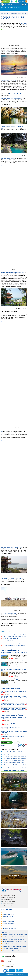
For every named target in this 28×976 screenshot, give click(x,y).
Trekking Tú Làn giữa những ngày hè (10, 640)
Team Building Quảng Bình (8, 921)
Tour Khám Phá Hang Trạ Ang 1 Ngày (11, 943)
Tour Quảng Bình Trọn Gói (8, 914)
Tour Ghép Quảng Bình (7, 912)
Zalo (12, 1)
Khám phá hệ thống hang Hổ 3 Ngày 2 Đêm (12, 948)
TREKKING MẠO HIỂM (18, 7)
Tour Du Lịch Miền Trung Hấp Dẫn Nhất (12, 715)
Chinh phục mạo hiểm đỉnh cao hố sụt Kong (12, 950)
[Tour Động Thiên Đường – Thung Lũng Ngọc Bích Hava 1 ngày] (4, 674)
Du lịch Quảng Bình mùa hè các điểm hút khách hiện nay (14, 754)
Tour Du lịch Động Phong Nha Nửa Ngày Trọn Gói (11, 679)
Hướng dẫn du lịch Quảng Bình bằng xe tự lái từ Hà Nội (14, 758)
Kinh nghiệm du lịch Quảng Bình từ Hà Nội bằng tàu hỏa (14, 756)
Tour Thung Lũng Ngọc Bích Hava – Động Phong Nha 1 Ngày (14, 660)
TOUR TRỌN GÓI (10, 7)
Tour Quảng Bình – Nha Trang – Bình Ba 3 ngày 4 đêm (12, 736)
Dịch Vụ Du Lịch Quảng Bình (9, 925)
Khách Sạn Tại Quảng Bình (8, 923)
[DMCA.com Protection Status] (19, 970)
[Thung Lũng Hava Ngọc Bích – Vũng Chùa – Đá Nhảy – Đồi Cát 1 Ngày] (4, 657)
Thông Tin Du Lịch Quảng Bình (10, 13)
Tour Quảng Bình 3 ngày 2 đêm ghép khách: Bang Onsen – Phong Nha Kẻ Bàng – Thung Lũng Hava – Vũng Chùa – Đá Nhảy (14, 698)
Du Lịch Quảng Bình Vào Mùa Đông (10, 638)
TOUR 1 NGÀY (3, 7)
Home (2, 13)
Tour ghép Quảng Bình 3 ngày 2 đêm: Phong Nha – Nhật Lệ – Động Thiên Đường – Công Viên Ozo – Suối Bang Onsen (14, 709)
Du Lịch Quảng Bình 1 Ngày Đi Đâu (8, 80)
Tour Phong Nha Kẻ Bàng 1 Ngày (10, 650)
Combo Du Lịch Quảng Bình (8, 919)
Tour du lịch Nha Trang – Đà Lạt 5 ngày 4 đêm (10, 727)
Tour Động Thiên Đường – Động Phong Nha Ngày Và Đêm (15, 934)
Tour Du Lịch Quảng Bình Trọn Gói (10, 688)
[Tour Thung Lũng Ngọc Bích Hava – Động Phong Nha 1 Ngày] (4, 664)
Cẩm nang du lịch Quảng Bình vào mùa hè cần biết (13, 762)
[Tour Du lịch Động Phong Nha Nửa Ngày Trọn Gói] (4, 682)
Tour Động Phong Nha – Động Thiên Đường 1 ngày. (11, 98)
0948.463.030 (6, 1)
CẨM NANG (3, 10)
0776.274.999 (22, 1)
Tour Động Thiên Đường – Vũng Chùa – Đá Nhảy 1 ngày (12, 272)
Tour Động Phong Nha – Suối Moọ (8, 158)
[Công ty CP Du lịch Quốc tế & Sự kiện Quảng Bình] (10, 970)
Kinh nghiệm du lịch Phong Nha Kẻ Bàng (11, 643)
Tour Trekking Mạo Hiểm (8, 916)
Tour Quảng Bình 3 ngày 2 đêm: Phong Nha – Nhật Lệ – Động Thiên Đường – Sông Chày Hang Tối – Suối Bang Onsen (14, 704)
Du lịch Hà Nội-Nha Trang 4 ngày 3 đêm (9, 723)
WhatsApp (16, 1)
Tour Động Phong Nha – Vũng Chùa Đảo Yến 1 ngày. (12, 547)
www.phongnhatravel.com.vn (8, 903)
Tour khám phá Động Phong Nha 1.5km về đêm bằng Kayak (15, 936)
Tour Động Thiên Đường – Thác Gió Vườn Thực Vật (13, 939)
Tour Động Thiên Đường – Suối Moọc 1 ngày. (10, 314)
